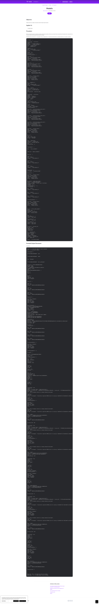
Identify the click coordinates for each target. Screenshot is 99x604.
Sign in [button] (71, 1)
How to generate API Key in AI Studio (55, 590)
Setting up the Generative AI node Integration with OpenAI (56, 589)
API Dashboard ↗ (36, 1)
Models (51, 593)
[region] (14, 599)
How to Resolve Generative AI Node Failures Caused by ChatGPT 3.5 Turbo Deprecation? (57, 586)
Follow (49, 13)
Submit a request (65, 1)
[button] (60, 2)
